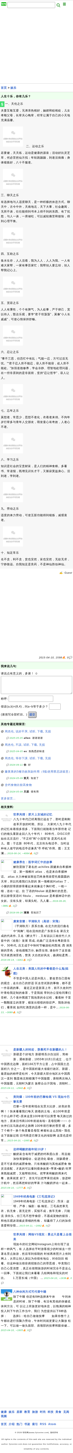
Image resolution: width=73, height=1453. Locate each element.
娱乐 (13, 87)
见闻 (66, 1411)
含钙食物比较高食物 (18, 784)
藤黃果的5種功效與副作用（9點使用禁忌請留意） (38, 771)
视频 (4, 1416)
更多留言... (8, 798)
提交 (32, 714)
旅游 (35, 1411)
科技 (51, 1411)
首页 (4, 87)
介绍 (12, 1424)
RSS (43, 1424)
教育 (27, 1411)
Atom (52, 1424)
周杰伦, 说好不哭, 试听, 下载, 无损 (28, 731)
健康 (4, 1411)
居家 (19, 1411)
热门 (19, 1424)
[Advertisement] (36, 46)
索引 (35, 1424)
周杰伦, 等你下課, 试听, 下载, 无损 (28, 758)
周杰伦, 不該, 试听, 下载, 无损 (25, 744)
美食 (58, 1411)
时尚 (43, 1411)
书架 (27, 1424)
